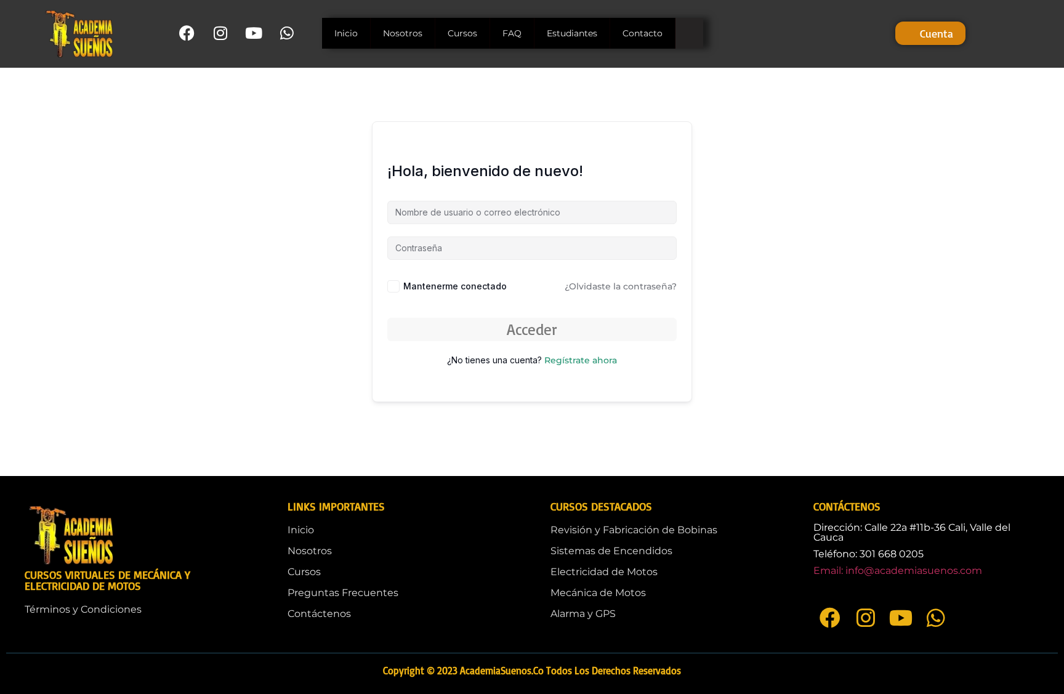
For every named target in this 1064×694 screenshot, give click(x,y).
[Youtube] (253, 33)
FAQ (512, 33)
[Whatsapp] (286, 33)
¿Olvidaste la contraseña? (621, 286)
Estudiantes (572, 33)
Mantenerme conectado (455, 286)
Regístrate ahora (580, 360)
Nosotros (402, 33)
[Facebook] (187, 33)
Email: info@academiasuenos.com (897, 570)
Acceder (532, 329)
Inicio (346, 33)
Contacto (643, 33)
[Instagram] (220, 33)
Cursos (462, 33)
